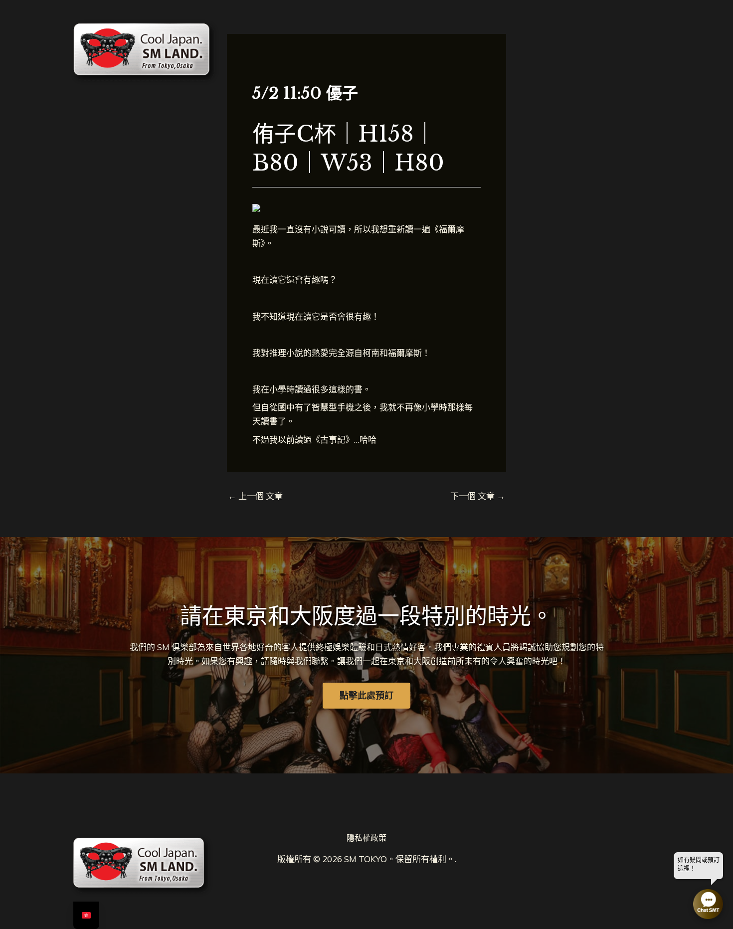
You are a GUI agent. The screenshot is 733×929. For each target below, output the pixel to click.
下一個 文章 (477, 496)
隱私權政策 (366, 838)
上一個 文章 (255, 496)
